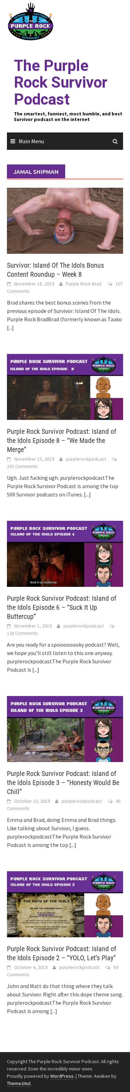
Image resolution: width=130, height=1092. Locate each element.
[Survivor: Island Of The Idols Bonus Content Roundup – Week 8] (65, 220)
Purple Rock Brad (84, 284)
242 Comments (22, 466)
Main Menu (31, 141)
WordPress (61, 1076)
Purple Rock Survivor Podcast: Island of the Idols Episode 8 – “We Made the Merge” (61, 440)
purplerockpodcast (86, 459)
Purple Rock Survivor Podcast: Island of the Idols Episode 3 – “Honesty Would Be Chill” (63, 782)
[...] (10, 327)
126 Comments (22, 633)
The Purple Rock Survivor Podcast (60, 82)
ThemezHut (19, 1083)
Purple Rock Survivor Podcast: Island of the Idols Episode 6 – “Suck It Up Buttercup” (61, 607)
